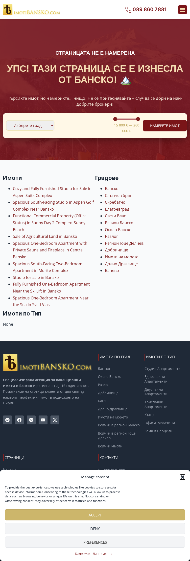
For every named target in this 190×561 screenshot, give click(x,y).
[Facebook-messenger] (31, 419)
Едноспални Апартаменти (155, 379)
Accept (95, 514)
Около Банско (118, 229)
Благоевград (117, 209)
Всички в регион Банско (119, 425)
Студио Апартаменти (162, 368)
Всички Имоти (110, 446)
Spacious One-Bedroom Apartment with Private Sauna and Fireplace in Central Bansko (50, 250)
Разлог (111, 236)
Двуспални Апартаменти (155, 391)
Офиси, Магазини (159, 423)
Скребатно (115, 202)
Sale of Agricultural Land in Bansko (45, 236)
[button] (182, 477)
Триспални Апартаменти (155, 404)
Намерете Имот (165, 125)
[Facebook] (19, 419)
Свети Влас (115, 216)
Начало (9, 469)
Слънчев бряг (118, 195)
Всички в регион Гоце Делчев (117, 435)
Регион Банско (119, 222)
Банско (112, 188)
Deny (95, 528)
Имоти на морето (122, 257)
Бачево (112, 270)
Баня (102, 401)
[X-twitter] (54, 419)
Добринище (116, 250)
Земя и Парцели (158, 431)
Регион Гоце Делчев (124, 243)
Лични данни (103, 554)
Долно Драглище (121, 264)
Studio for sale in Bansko (36, 277)
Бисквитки (82, 554)
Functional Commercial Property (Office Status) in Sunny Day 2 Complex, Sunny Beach (50, 222)
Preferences (95, 542)
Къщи (149, 415)
